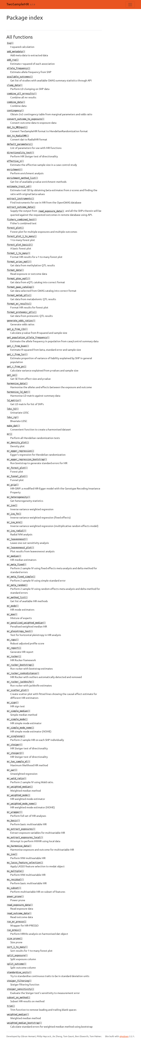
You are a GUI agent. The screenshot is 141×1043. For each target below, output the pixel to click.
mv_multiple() (15, 871)
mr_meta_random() (17, 585)
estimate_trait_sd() (19, 186)
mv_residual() (15, 879)
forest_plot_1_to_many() (22, 236)
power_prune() (15, 896)
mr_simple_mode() (17, 719)
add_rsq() (13, 60)
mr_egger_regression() (20, 451)
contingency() (15, 110)
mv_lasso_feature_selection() (25, 862)
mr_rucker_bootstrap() (20, 665)
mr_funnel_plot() (17, 476)
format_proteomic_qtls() (22, 312)
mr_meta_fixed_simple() (21, 576)
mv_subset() (14, 888)
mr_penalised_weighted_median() (26, 623)
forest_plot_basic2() (20, 245)
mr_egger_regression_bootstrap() (27, 459)
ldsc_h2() (13, 409)
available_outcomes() (20, 77)
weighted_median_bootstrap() (24, 1023)
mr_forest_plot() (17, 468)
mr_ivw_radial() (16, 530)
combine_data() (16, 102)
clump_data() (14, 85)
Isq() (10, 43)
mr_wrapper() (14, 812)
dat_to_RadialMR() (18, 136)
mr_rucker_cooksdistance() (23, 673)
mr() (9, 434)
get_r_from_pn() (16, 366)
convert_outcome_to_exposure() (25, 119)
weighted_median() (18, 1014)
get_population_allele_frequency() (28, 337)
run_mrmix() (14, 930)
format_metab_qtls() (19, 295)
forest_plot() (15, 228)
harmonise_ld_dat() (18, 392)
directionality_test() (20, 152)
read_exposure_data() (51, 211)
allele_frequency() (18, 68)
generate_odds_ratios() (21, 320)
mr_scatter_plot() (18, 690)
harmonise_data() (17, 383)
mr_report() (14, 648)
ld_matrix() (14, 400)
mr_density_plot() (18, 442)
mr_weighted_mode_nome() (22, 803)
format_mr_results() (19, 304)
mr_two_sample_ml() (18, 761)
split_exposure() (17, 955)
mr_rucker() (14, 656)
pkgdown (124, 1036)
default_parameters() (20, 144)
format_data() (15, 270)
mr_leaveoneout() (17, 539)
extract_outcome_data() (21, 207)
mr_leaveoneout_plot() (20, 547)
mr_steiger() (14, 744)
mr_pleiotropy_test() (20, 631)
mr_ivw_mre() (14, 522)
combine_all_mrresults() (22, 93)
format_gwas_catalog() (20, 287)
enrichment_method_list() (22, 178)
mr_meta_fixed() (16, 564)
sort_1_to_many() (17, 947)
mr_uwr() (12, 770)
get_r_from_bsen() (18, 346)
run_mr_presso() (16, 921)
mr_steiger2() (15, 753)
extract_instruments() (20, 198)
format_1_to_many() (18, 253)
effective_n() (15, 161)
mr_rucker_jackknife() (20, 682)
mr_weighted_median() (20, 787)
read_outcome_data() (19, 913)
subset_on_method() (18, 997)
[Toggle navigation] (130, 4)
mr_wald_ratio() (16, 778)
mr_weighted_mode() (18, 795)
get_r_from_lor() (17, 354)
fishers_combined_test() (22, 219)
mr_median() (14, 556)
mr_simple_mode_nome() (20, 728)
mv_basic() (13, 820)
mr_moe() (12, 614)
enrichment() (14, 169)
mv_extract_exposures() (21, 829)
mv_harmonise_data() (19, 846)
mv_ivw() (12, 854)
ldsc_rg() (13, 417)
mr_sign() (13, 702)
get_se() (12, 375)
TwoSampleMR (17, 4)
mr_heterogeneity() (18, 497)
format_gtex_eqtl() (18, 278)
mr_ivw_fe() (14, 514)
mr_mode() (13, 606)
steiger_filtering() (19, 980)
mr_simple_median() (18, 711)
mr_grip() (13, 484)
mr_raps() (13, 639)
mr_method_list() (17, 597)
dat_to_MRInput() (17, 127)
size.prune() (14, 938)
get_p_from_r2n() (17, 329)
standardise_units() (19, 972)
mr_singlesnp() (16, 736)
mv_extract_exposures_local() (25, 837)
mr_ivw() (12, 505)
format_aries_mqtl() (19, 261)
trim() (11, 1006)
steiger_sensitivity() (20, 989)
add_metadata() (16, 51)
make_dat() (13, 425)
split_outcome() (16, 964)
